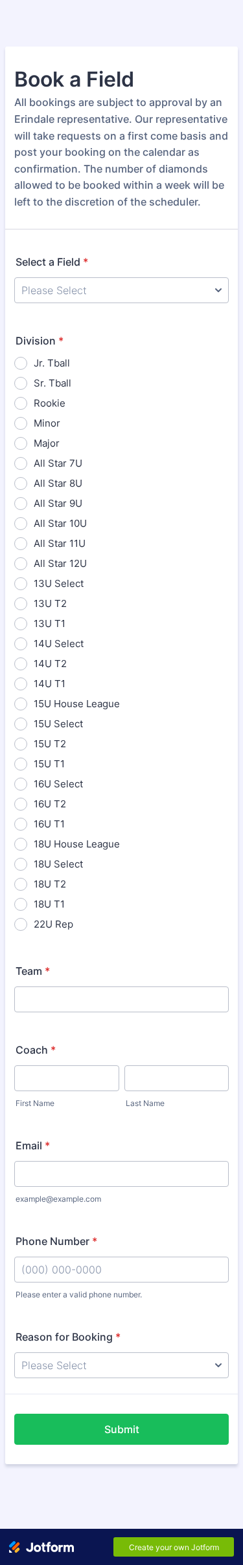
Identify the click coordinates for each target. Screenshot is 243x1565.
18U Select (58, 864)
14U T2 (50, 663)
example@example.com (58, 1199)
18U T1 (49, 904)
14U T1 (49, 683)
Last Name (145, 1103)
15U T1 (49, 764)
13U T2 (50, 603)
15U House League (77, 703)
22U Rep (53, 924)
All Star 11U (60, 543)
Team (33, 970)
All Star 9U (58, 503)
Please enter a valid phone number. (79, 1294)
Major (47, 443)
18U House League (77, 844)
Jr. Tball (52, 363)
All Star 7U (58, 463)
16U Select (58, 784)
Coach (36, 1049)
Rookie (49, 403)
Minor (47, 423)
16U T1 (49, 824)
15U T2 (50, 744)
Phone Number (56, 1241)
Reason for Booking (68, 1336)
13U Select (59, 583)
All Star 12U (60, 563)
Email (33, 1145)
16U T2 (50, 804)
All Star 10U (60, 523)
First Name (35, 1103)
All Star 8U (58, 483)
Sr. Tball (52, 383)
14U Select (59, 643)
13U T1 (49, 623)
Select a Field (52, 261)
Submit (121, 1429)
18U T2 (50, 884)
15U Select (58, 724)
